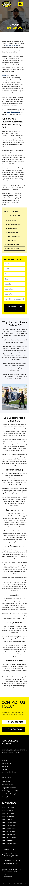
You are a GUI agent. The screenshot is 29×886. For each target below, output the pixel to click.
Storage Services (14, 622)
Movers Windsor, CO (8, 834)
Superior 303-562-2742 (11, 863)
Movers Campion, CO (12, 248)
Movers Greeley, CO (8, 840)
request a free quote (13, 112)
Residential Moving (14, 470)
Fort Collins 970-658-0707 (12, 860)
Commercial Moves (8, 784)
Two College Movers (11, 45)
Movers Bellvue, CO (11, 228)
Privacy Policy (6, 763)
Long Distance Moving (14, 546)
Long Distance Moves (9, 788)
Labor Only (14, 595)
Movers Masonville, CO (12, 236)
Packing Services (7, 797)
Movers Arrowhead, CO (12, 224)
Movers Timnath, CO (11, 240)
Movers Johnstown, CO (9, 837)
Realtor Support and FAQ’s (10, 791)
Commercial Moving (14, 510)
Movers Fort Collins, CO (12, 216)
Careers (4, 761)
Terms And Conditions (9, 772)
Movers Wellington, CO (12, 244)
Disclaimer (5, 766)
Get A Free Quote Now (14, 307)
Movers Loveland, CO (12, 220)
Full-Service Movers (14, 660)
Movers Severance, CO (9, 843)
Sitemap (4, 769)
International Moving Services (11, 794)
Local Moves (6, 781)
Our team (5, 75)
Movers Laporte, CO (11, 232)
